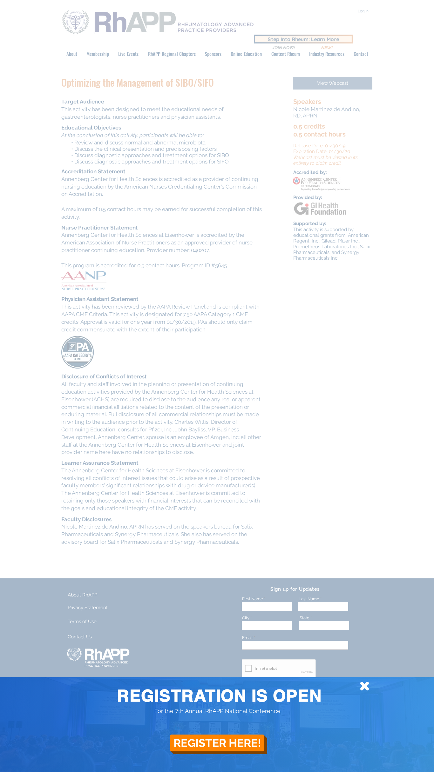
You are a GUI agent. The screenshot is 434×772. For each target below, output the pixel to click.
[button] (364, 686)
